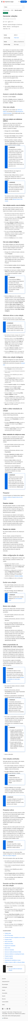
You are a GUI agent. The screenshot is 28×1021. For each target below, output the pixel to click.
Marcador (5, 21)
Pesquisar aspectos (9, 956)
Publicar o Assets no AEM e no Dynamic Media (15, 962)
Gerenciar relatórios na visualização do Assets (14, 954)
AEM (12, 10)
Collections (9, 26)
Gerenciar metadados (9, 949)
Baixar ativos (7, 947)
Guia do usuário (18, 10)
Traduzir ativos (8, 933)
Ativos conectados (8, 941)
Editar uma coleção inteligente (9, 855)
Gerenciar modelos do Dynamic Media (13, 952)
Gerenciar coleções (9, 958)
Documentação (6, 10)
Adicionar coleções (19, 576)
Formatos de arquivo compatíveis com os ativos (15, 937)
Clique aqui (16, 37)
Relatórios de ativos (9, 943)
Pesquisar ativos (8, 939)
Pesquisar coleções (7, 497)
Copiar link (11, 21)
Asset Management (15, 26)
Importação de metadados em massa (13, 960)
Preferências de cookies (20, 1013)
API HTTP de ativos (9, 935)
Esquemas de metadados (10, 945)
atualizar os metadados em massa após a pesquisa (15, 679)
